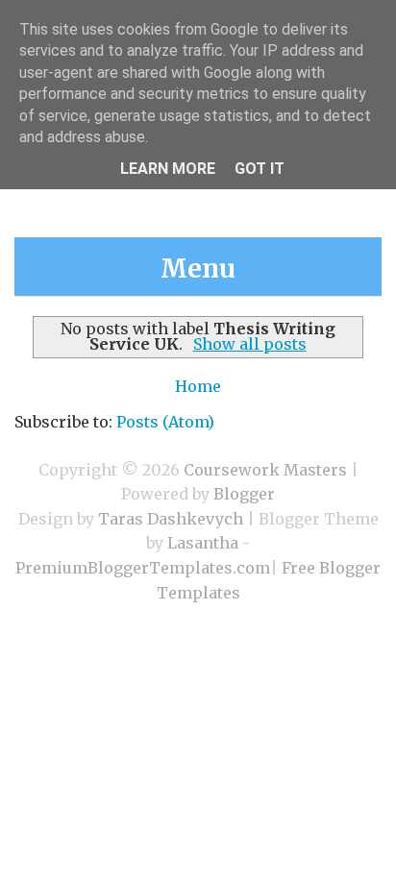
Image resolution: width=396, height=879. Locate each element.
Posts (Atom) (165, 421)
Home (198, 386)
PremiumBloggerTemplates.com (142, 567)
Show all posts (249, 344)
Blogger (244, 493)
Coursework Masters (265, 469)
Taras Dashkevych (170, 518)
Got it (260, 168)
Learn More (167, 168)
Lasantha (202, 542)
